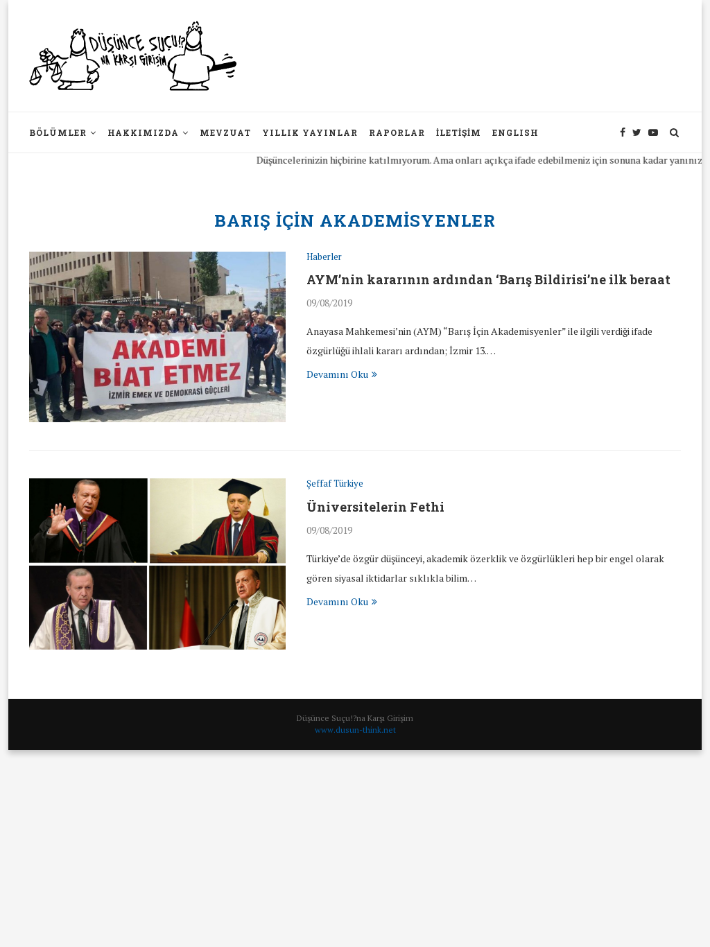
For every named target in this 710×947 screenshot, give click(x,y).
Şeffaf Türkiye (334, 483)
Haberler (324, 257)
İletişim (458, 132)
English (515, 132)
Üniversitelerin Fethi (375, 506)
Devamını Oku (337, 374)
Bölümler (58, 132)
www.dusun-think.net (355, 729)
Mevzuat (225, 132)
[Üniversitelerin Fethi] (157, 564)
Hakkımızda (143, 132)
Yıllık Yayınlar (310, 132)
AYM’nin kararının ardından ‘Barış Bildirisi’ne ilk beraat (488, 279)
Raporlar (397, 132)
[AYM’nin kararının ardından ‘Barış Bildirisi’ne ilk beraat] (157, 337)
